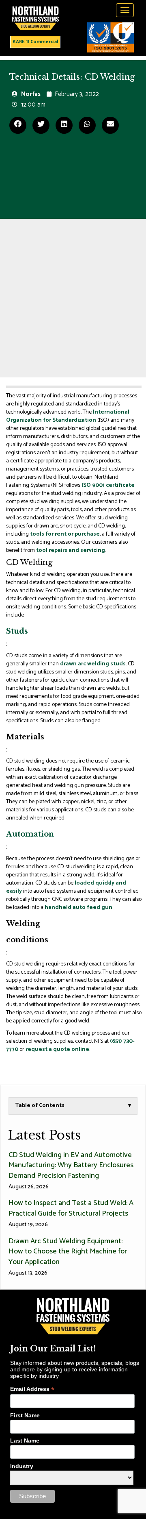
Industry (21, 1466)
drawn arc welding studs (93, 664)
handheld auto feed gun (78, 907)
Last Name (24, 1440)
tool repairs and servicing (70, 550)
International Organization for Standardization (67, 416)
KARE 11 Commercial (35, 42)
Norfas (31, 94)
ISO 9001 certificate (108, 485)
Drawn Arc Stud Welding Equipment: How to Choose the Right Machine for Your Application (68, 1256)
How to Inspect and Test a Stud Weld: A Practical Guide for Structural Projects (71, 1213)
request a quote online (57, 1049)
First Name (25, 1415)
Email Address (32, 1389)
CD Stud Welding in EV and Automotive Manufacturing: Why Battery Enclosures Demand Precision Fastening (71, 1170)
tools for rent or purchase (65, 534)
